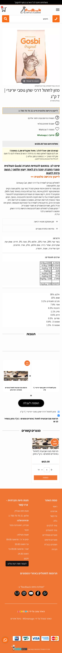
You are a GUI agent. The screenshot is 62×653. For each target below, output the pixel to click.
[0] (4, 9)
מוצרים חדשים (51, 539)
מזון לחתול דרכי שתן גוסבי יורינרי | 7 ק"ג (38, 411)
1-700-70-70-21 (16, 515)
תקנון (26, 558)
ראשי (55, 506)
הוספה (45, 477)
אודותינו (53, 511)
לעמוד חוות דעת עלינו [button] (17, 563)
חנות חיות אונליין (22, 510)
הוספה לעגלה (31, 403)
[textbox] (17, 532)
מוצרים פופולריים (49, 534)
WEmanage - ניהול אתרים (22, 618)
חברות (54, 549)
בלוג (55, 520)
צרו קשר (53, 515)
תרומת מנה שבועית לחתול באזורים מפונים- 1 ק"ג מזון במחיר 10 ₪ (31, 420)
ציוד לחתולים (51, 530)
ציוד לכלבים (52, 525)
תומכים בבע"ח (50, 544)
